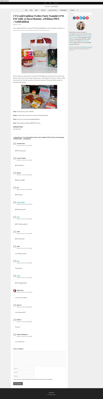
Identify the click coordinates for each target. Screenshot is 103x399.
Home (26, 10)
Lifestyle (43, 10)
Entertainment (63, 10)
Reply (31, 145)
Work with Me (56, 3)
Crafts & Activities (53, 10)
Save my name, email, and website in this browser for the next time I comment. (33, 379)
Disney (36, 10)
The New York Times (73, 37)
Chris (18, 217)
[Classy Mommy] (51, 6)
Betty (18, 261)
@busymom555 (21, 202)
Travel (31, 10)
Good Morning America (86, 35)
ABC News (74, 35)
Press (50, 3)
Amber (18, 276)
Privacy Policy (51, 392)
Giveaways (72, 10)
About (45, 3)
